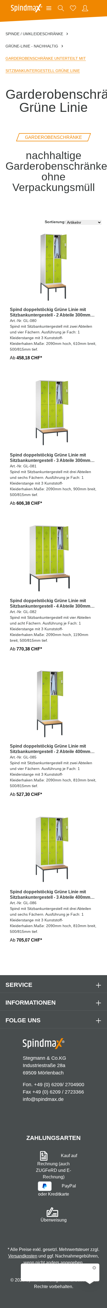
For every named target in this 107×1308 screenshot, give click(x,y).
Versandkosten (22, 1256)
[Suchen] (60, 8)
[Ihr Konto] (85, 8)
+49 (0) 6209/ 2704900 (59, 1084)
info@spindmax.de (43, 1099)
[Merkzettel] (72, 8)
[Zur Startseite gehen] (26, 8)
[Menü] (48, 8)
